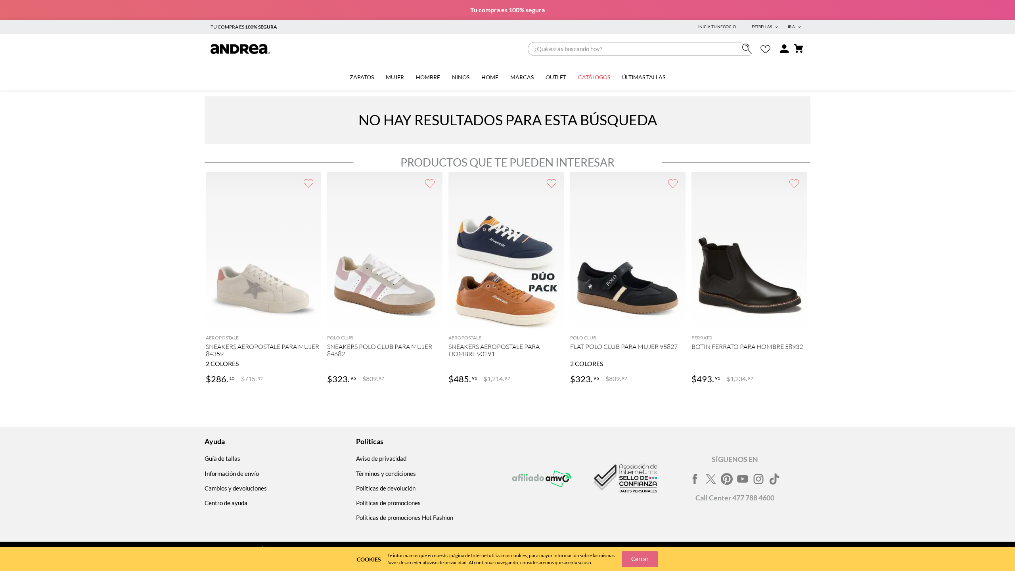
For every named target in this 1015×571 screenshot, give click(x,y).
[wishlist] (765, 49)
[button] (264, 321)
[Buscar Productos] (748, 49)
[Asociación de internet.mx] (625, 479)
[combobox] (642, 49)
